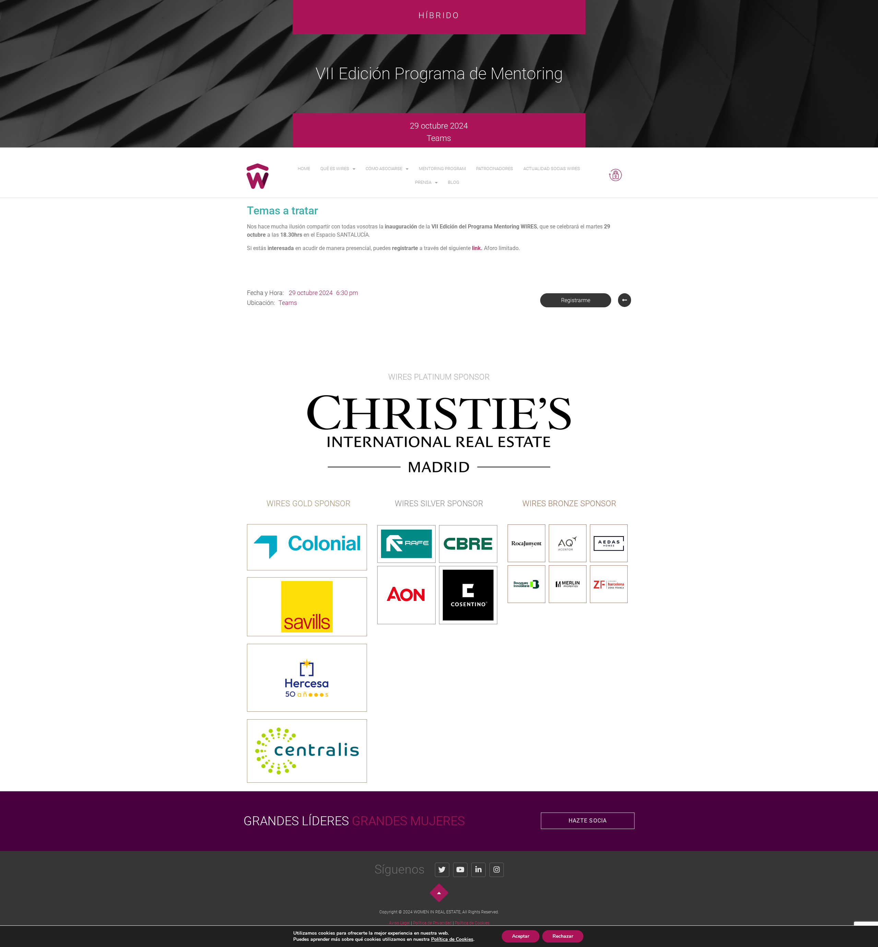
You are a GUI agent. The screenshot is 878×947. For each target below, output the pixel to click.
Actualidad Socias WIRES (551, 168)
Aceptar (520, 936)
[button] (575, 300)
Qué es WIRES (334, 168)
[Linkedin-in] (478, 870)
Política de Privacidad (432, 923)
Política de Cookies (472, 923)
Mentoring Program (442, 168)
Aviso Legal (399, 923)
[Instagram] (496, 870)
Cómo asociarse (384, 168)
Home (304, 168)
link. (477, 248)
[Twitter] (442, 870)
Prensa (423, 182)
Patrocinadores (494, 168)
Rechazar (563, 936)
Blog (453, 182)
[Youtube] (460, 870)
